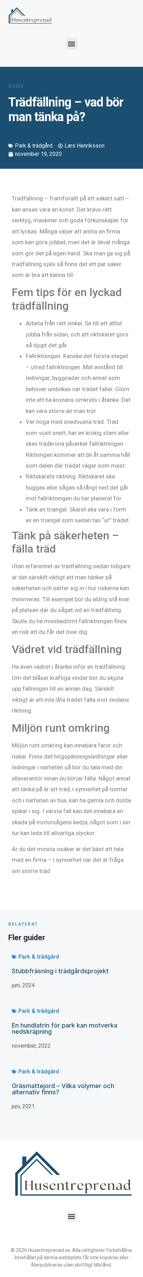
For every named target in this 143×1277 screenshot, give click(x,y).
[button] (71, 43)
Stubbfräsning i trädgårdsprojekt (60, 971)
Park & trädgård (33, 145)
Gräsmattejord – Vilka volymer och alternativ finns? (63, 1089)
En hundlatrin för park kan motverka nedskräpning (64, 1028)
